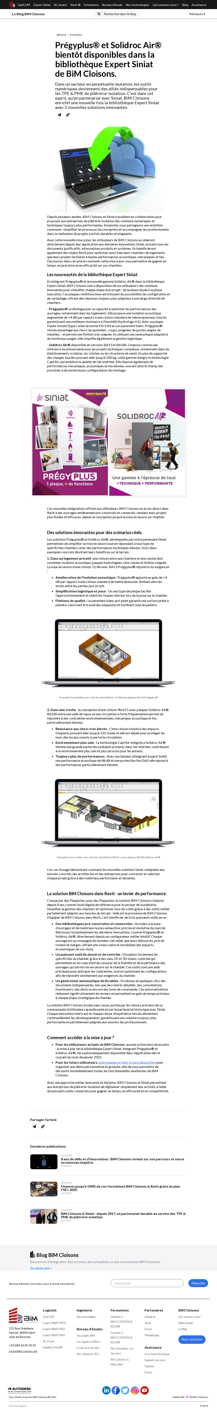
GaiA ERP (24, 5)
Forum (148, 1372)
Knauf (148, 1329)
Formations (91, 5)
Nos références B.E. (88, 1354)
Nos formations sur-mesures (122, 1351)
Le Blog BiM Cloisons (28, 14)
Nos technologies (137, 5)
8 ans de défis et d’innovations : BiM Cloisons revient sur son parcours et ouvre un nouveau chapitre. (122, 1160)
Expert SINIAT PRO (54, 1329)
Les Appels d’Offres (88, 1341)
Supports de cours (155, 1360)
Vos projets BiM (86, 1335)
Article (61, 35)
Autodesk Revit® (52, 1347)
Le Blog (182, 1329)
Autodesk (150, 1316)
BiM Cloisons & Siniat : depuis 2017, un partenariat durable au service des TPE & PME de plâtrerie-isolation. (123, 1215)
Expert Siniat (42, 5)
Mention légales (18, 1405)
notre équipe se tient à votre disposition (127, 1062)
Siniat (148, 1323)
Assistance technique (157, 1354)
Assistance (199, 5)
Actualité (66, 1155)
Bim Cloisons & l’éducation (120, 1362)
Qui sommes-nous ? (166, 5)
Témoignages (152, 1335)
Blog (185, 5)
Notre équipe (185, 1323)
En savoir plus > (41, 1268)
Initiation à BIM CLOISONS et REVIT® (121, 1321)
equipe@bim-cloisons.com (23, 1351)
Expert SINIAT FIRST (54, 1323)
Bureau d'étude (112, 5)
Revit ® (75, 5)
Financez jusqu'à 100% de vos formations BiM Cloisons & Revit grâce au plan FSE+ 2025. (120, 1188)
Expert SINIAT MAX (54, 1335)
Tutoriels (149, 1366)
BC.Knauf (60, 5)
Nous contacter (192, 1339)
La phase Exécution (88, 1348)
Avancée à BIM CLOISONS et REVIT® (121, 1337)
